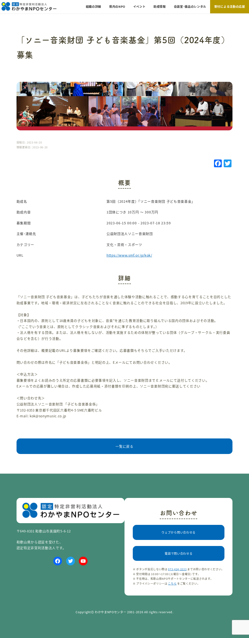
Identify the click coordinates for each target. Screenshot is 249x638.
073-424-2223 (177, 569)
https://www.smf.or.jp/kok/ (129, 255)
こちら (172, 583)
